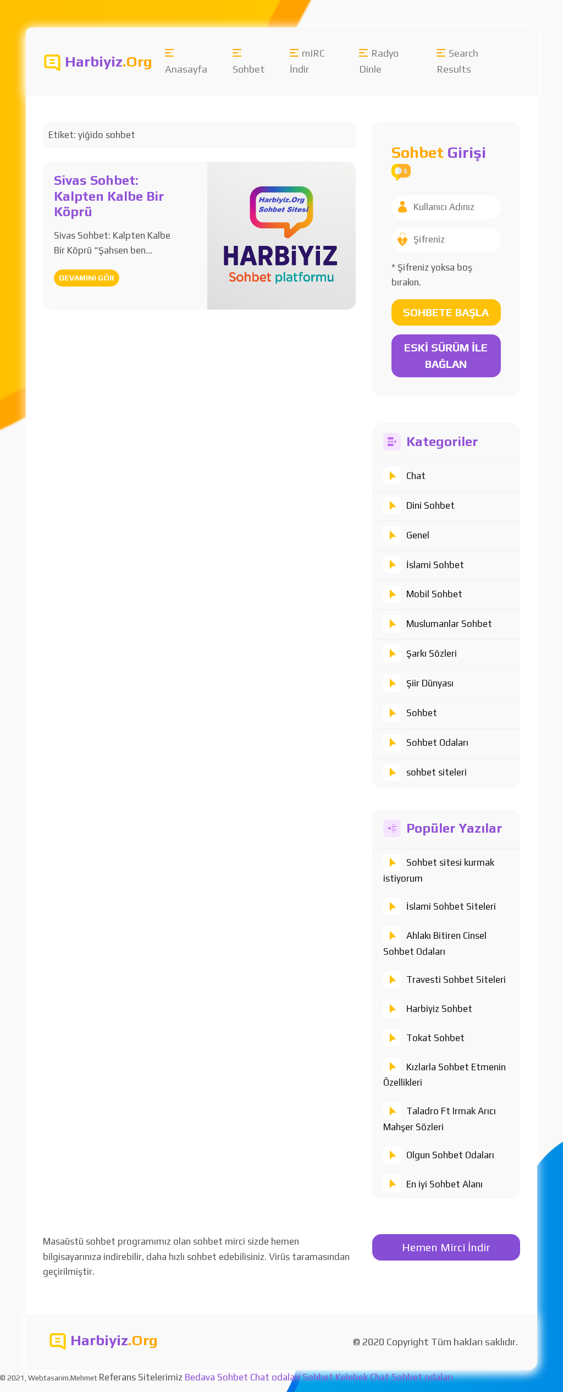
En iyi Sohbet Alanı (444, 1184)
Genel (417, 535)
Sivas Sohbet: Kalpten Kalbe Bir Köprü (109, 196)
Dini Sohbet (430, 505)
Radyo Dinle (379, 61)
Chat (416, 475)
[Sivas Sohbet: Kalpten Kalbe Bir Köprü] (281, 234)
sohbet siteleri (436, 772)
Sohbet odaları (422, 1377)
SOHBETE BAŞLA (446, 312)
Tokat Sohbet (435, 1037)
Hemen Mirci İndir (446, 1247)
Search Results (457, 61)
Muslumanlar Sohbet (449, 623)
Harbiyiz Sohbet (439, 1008)
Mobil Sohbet (434, 593)
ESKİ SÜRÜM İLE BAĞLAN (446, 355)
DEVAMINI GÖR (86, 277)
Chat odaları (275, 1377)
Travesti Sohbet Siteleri (456, 979)
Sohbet (249, 69)
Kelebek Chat (362, 1377)
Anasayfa (186, 69)
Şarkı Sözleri (431, 653)
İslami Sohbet (435, 564)
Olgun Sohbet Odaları (450, 1154)
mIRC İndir (307, 61)
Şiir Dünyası (430, 683)
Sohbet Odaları (437, 742)
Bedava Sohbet (216, 1377)
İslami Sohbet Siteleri (451, 906)
